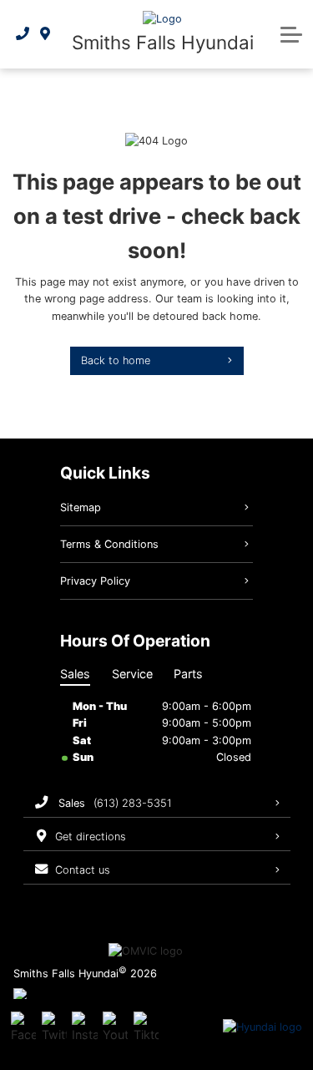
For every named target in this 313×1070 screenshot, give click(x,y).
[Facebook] (23, 1027)
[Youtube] (115, 1027)
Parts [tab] (188, 674)
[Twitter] (54, 1027)
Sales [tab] (75, 674)
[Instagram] (84, 1027)
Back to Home (115, 360)
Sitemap (80, 507)
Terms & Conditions (109, 544)
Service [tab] (132, 674)
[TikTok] (146, 1027)
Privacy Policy (95, 581)
